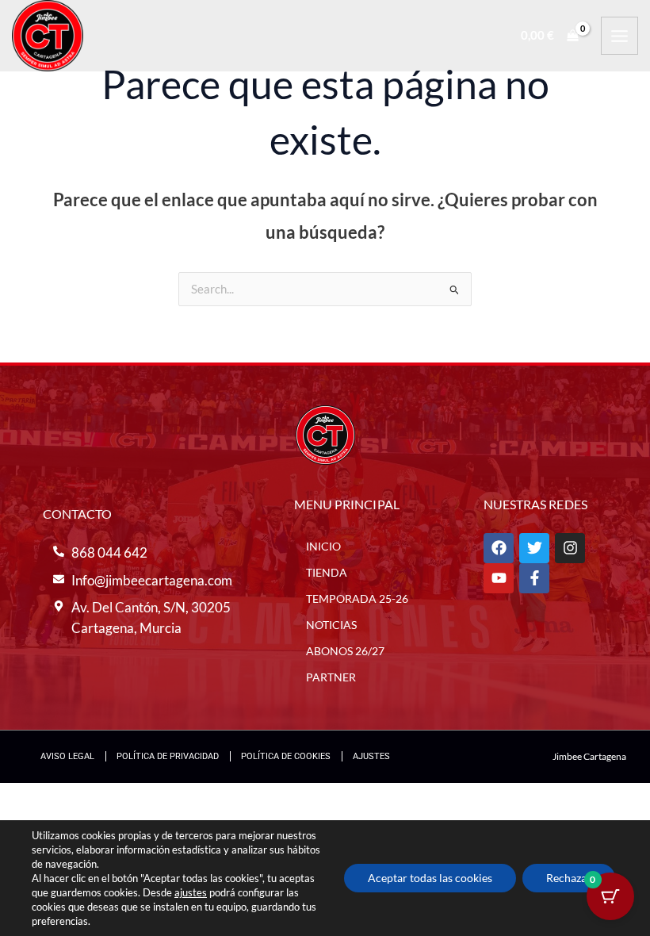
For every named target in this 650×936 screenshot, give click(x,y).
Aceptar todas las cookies (430, 877)
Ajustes (371, 756)
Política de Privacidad (168, 756)
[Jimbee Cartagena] (47, 35)
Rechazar (568, 877)
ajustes (190, 892)
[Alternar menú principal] (619, 35)
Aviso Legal (67, 756)
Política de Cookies (286, 756)
